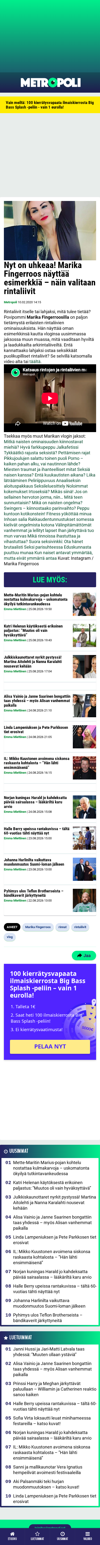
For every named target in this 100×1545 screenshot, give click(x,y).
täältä (35, 361)
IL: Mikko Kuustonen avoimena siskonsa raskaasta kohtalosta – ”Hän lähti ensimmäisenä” (36, 763)
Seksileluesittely (49, 486)
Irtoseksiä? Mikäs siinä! (51, 491)
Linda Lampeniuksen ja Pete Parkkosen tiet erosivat (36, 729)
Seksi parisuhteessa (43, 547)
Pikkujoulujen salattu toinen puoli (35, 458)
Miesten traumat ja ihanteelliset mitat (40, 469)
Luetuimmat (20, 1337)
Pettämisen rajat (74, 452)
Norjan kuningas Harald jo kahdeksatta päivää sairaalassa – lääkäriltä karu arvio (35, 802)
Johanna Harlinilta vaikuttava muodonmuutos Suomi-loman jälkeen (34, 862)
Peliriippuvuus (41, 480)
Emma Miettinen (15, 609)
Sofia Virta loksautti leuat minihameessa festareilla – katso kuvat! (52, 1420)
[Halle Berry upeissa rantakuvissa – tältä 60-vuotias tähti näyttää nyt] (84, 838)
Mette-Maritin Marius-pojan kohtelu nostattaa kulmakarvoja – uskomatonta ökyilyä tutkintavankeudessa (35, 599)
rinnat (62, 927)
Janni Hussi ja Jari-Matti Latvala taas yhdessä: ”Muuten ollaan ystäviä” (48, 1351)
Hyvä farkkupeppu (37, 447)
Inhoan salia (15, 519)
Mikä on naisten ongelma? (57, 502)
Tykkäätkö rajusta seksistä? (30, 452)
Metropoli (10, 302)
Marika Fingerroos (38, 927)
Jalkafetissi (67, 447)
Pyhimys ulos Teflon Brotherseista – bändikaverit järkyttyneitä (33, 893)
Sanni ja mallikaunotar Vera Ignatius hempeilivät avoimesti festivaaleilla (47, 1469)
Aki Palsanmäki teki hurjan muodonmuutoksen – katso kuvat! (46, 1484)
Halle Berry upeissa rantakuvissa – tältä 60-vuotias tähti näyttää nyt (36, 831)
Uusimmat (18, 1151)
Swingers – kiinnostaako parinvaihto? (40, 508)
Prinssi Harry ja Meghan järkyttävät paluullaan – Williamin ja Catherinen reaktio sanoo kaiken (54, 1389)
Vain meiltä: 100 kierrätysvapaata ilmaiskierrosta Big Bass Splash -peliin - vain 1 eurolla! (50, 105)
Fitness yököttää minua (69, 513)
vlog (10, 937)
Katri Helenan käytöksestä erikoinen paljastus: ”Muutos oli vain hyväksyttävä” (33, 630)
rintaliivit (80, 927)
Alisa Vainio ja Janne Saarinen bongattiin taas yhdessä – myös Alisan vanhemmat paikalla (37, 701)
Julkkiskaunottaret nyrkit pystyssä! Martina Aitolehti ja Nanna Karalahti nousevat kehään (33, 662)
